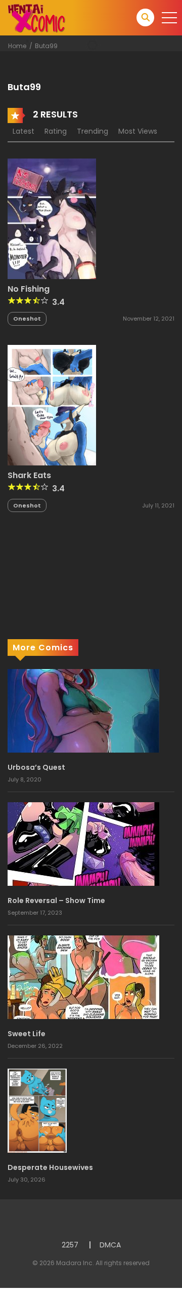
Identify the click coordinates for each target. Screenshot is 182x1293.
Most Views (137, 131)
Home (17, 46)
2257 (70, 1245)
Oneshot (27, 319)
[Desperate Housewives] (37, 1110)
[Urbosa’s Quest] (83, 711)
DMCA (110, 1245)
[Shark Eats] (52, 405)
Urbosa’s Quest (36, 767)
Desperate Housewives (50, 1167)
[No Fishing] (52, 218)
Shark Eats (29, 475)
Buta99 (46, 46)
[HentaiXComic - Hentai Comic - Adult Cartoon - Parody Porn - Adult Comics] (36, 17)
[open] (169, 17)
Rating (55, 131)
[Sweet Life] (83, 977)
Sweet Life (27, 1034)
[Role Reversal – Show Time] (83, 844)
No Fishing (29, 289)
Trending (92, 131)
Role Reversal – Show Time (56, 900)
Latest (23, 131)
